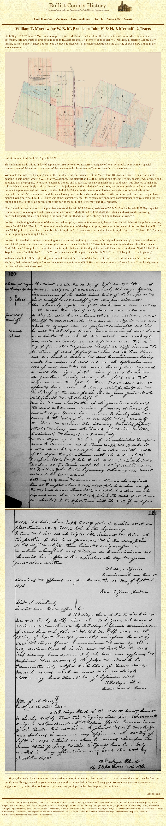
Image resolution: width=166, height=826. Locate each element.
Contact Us (113, 19)
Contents (61, 19)
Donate (128, 19)
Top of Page (153, 793)
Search (98, 19)
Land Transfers (43, 19)
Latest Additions (80, 19)
